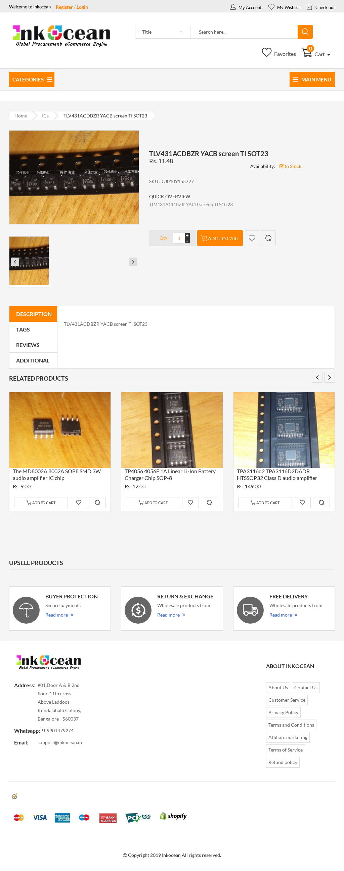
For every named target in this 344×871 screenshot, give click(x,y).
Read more (56, 615)
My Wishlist (288, 7)
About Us (278, 687)
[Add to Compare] (268, 238)
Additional (32, 360)
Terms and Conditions (291, 725)
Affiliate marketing (287, 737)
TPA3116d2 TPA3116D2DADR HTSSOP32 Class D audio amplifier (277, 474)
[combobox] (244, 32)
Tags (23, 329)
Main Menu (316, 79)
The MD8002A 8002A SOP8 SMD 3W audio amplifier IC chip (57, 474)
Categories (28, 79)
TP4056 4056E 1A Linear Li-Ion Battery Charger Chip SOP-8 (170, 474)
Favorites (284, 53)
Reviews (28, 345)
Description (34, 314)
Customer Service (286, 700)
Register (64, 7)
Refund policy (282, 762)
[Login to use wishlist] (252, 238)
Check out (324, 7)
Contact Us (305, 687)
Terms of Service (285, 750)
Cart (317, 54)
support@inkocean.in (60, 742)
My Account (250, 7)
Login (82, 7)
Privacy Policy (283, 712)
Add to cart (223, 238)
